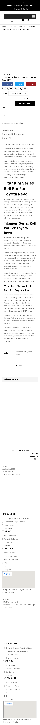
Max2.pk (14, 592)
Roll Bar (22, 27)
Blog (5, 566)
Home (4, 27)
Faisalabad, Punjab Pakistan (15, 522)
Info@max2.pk (10, 528)
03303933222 (10, 525)
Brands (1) (6, 138)
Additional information (13, 134)
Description (7, 130)
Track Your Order (10, 536)
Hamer (19, 366)
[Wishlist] (4, 109)
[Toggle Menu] (33, 16)
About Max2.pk (9, 553)
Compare (10, 109)
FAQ (5, 563)
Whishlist (7, 546)
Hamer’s (7, 149)
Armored (13, 27)
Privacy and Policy (10, 556)
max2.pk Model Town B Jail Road (17, 518)
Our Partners (8, 542)
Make (5, 93)
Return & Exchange (11, 539)
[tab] (20, 131)
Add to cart (24, 103)
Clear (26, 98)
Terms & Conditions (11, 559)
